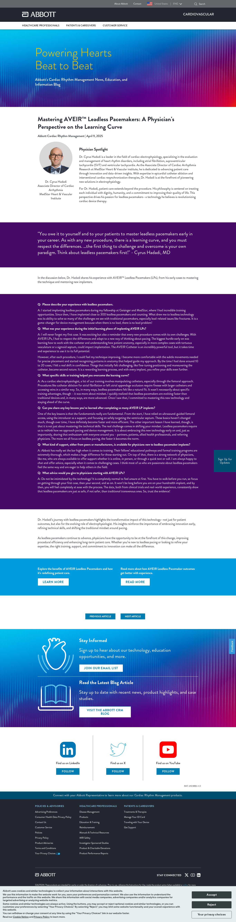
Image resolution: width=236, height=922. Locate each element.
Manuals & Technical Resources (94, 832)
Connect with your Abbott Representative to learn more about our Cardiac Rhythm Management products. (118, 795)
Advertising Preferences (46, 811)
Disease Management (89, 811)
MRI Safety (84, 837)
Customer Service (43, 827)
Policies (38, 832)
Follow (68, 771)
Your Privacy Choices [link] (45, 853)
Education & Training (89, 822)
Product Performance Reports (93, 853)
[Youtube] (193, 876)
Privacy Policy (42, 837)
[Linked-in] (199, 876)
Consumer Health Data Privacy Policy (53, 817)
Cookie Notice (21, 917)
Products (83, 817)
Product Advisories (44, 843)
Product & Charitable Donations (94, 848)
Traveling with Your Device (136, 822)
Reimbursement (87, 827)
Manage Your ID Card (134, 817)
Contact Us (40, 822)
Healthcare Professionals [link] (40, 25)
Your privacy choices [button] (212, 914)
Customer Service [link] (115, 25)
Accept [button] (212, 894)
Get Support (130, 827)
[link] (135, 582)
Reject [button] (211, 904)
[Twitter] (186, 876)
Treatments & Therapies (135, 811)
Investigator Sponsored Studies (94, 843)
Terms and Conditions (45, 848)
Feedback (232, 646)
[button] (195, 4)
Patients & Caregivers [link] (81, 25)
